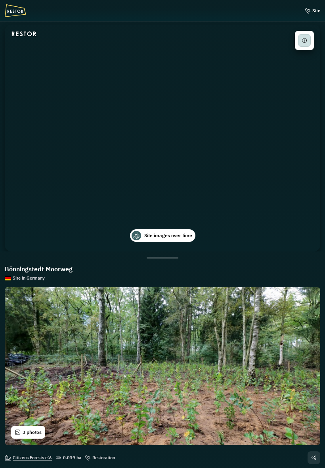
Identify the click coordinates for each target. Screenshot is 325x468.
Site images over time (168, 235)
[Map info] (304, 40)
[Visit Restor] (24, 34)
